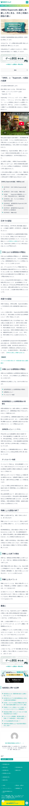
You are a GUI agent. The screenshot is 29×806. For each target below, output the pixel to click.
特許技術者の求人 (19, 767)
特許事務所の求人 (6, 764)
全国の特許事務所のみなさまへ (7, 792)
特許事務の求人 (6, 770)
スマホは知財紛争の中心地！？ (12, 721)
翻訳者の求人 (18, 770)
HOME (2, 5)
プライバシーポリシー (7, 788)
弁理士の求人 (5, 767)
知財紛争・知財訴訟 (7, 759)
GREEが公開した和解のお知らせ (15, 352)
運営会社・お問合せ (20, 785)
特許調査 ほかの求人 (7, 773)
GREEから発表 (13, 241)
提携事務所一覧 (19, 788)
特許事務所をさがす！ (13, 802)
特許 (6, 5)
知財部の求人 (5, 780)
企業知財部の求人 (6, 777)
